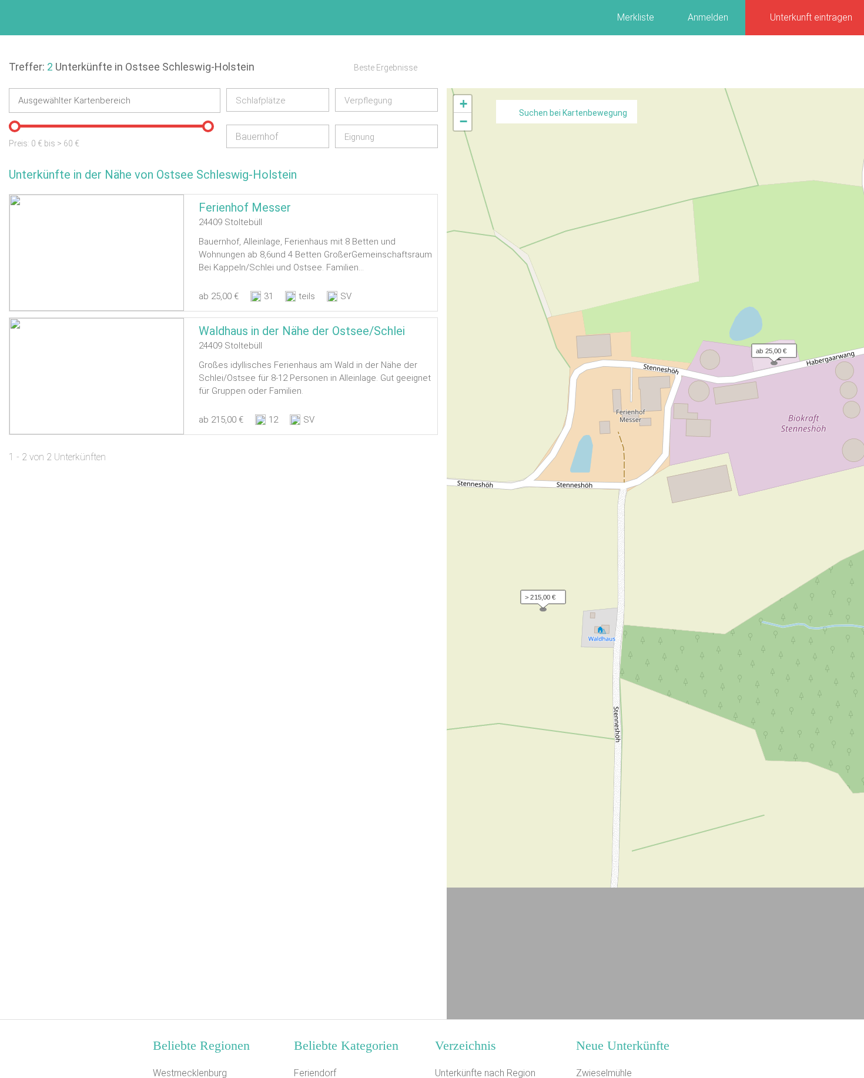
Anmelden (708, 17)
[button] (771, 348)
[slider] (15, 126)
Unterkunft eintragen (811, 17)
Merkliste (635, 17)
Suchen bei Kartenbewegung (573, 113)
